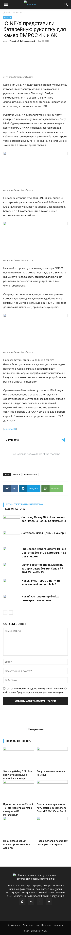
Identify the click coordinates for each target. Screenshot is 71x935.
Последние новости (18, 740)
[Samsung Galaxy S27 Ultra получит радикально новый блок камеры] (11, 521)
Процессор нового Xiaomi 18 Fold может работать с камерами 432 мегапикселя (43, 552)
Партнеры (46, 925)
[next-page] (11, 612)
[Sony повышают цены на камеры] (11, 537)
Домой (6, 12)
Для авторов (14, 925)
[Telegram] (22, 901)
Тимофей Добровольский (22, 41)
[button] (5, 4)
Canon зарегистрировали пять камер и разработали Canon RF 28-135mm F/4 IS (42, 568)
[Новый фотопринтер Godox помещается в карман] (11, 600)
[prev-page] (5, 612)
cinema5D (10, 429)
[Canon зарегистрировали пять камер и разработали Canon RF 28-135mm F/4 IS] (11, 568)
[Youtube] (49, 901)
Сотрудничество (31, 925)
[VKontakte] (31, 901)
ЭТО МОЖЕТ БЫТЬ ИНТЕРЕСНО (24, 504)
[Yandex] (40, 901)
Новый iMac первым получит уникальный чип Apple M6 (17, 844)
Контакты (58, 925)
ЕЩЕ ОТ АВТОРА (15, 508)
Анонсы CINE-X (30, 474)
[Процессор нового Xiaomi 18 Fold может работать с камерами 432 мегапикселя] (11, 552)
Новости (17, 12)
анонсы (16, 474)
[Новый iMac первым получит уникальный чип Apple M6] (11, 584)
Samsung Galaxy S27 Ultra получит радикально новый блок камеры (17, 775)
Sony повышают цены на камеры (43, 533)
